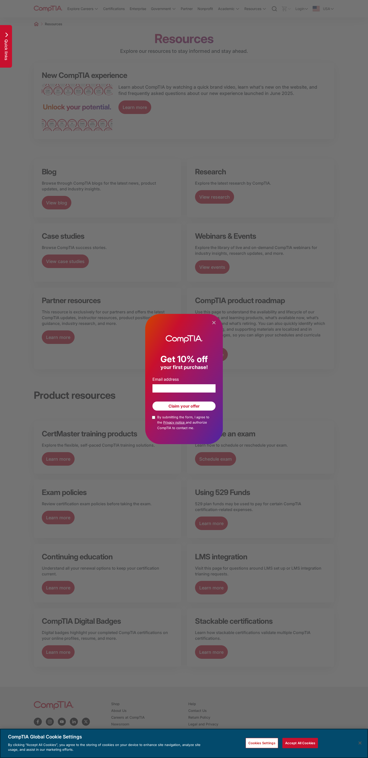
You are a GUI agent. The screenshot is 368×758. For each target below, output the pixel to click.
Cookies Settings (261, 743)
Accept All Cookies (300, 743)
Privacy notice (174, 422)
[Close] (359, 742)
